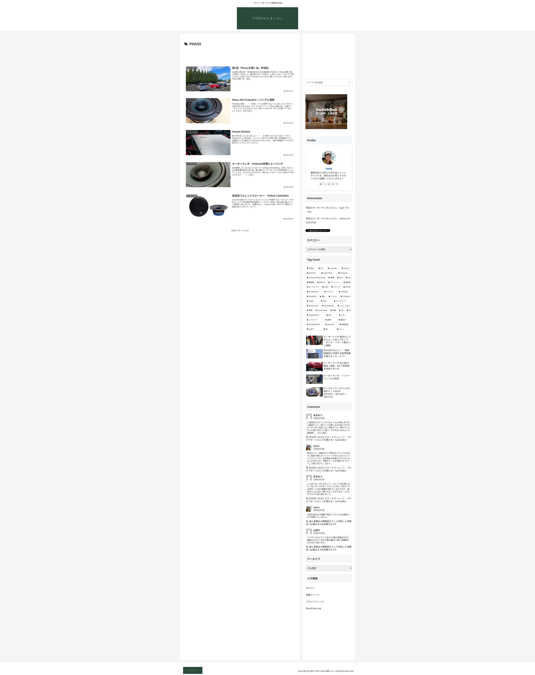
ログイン (310, 588)
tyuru (329, 168)
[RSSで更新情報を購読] (337, 184)
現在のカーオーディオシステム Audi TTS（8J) (327, 209)
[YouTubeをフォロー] (329, 184)
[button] (349, 82)
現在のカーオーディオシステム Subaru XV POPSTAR (328, 220)
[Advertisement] (240, 54)
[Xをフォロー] (325, 184)
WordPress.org (313, 608)
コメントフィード (315, 601)
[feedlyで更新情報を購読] (333, 184)
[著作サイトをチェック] (321, 184)
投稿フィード (312, 594)
